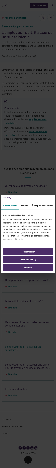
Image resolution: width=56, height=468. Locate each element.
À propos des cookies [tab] (42, 206)
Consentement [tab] (10, 206)
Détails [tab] (24, 206)
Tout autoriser (28, 252)
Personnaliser (26, 259)
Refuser (28, 267)
